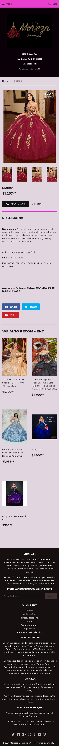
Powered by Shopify (44, 743)
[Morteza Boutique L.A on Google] (24, 735)
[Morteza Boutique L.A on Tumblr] (34, 735)
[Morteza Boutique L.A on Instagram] (29, 735)
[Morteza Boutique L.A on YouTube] (39, 735)
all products (29, 628)
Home (5, 81)
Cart (54, 4)
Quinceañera (29, 614)
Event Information (29, 625)
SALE (29, 621)
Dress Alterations (29, 618)
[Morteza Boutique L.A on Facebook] (18, 735)
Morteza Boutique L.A (20, 743)
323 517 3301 (31, 64)
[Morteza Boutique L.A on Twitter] (13, 735)
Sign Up (51, 596)
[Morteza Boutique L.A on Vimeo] (44, 735)
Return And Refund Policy (29, 632)
